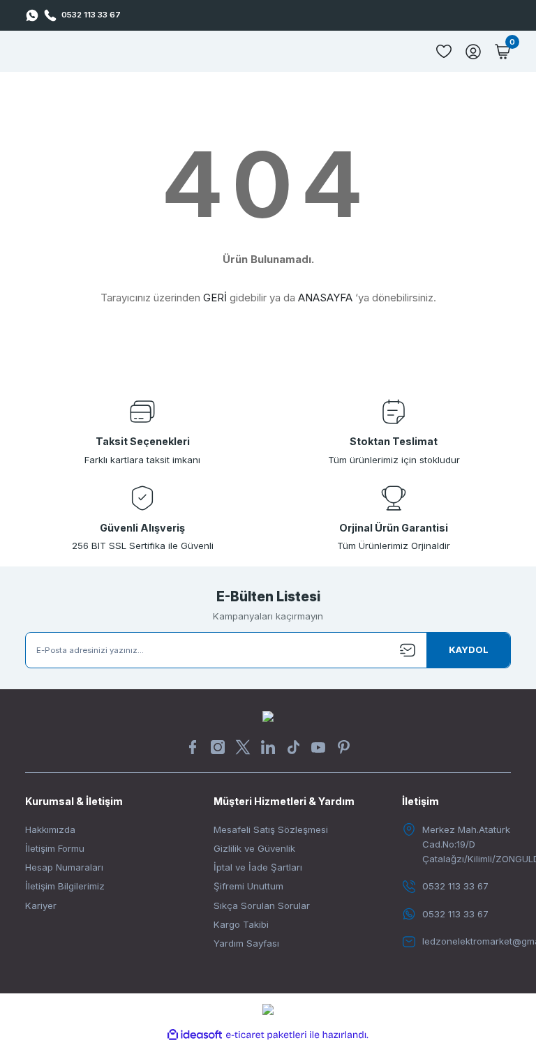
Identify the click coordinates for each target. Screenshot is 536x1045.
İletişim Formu (54, 848)
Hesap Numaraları (64, 867)
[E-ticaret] (266, 1035)
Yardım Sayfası (246, 943)
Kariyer (41, 905)
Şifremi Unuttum (248, 886)
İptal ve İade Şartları (258, 867)
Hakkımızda (50, 829)
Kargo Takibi (241, 924)
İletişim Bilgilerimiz (65, 886)
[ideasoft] (195, 1035)
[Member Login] (473, 51)
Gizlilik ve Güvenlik (254, 848)
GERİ (215, 297)
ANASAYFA (325, 297)
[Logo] (268, 716)
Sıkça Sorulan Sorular (262, 905)
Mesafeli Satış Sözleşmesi (271, 829)
